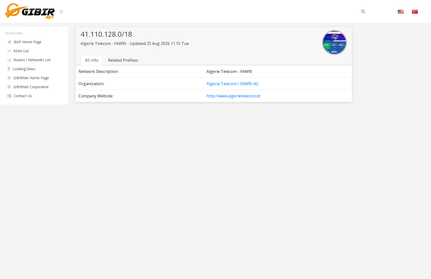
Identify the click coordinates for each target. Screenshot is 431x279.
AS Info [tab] (92, 60)
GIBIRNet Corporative (31, 86)
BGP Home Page (27, 41)
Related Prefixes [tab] (123, 60)
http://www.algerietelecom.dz (234, 96)
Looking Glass (24, 68)
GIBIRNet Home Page (31, 77)
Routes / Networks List (32, 59)
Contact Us (23, 95)
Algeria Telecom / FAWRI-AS (232, 83)
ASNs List (21, 50)
